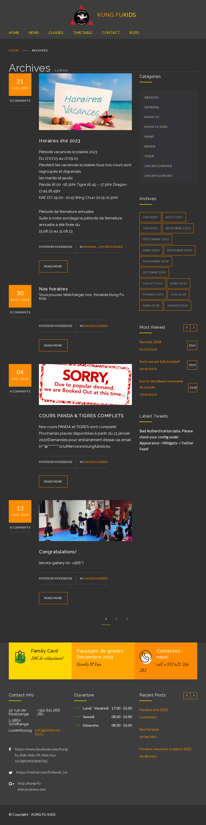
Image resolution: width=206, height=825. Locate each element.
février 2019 (153, 294)
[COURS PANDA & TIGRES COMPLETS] (85, 384)
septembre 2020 (156, 239)
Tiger (149, 156)
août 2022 (174, 217)
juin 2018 (178, 294)
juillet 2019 (153, 283)
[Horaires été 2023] (85, 101)
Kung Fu (152, 117)
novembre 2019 (156, 261)
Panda (150, 146)
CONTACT (111, 32)
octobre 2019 (154, 272)
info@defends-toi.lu (48, 732)
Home (14, 50)
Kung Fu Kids (156, 127)
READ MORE (53, 266)
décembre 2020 (178, 228)
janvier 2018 (177, 305)
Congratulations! (57, 551)
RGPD (134, 32)
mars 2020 (151, 250)
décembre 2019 (179, 250)
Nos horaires (53, 288)
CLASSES (55, 32)
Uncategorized (158, 176)
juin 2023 (150, 217)
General (90, 247)
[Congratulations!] (85, 520)
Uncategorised (110, 247)
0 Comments (20, 100)
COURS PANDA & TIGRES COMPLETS (81, 415)
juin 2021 (150, 228)
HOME (14, 32)
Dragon (151, 97)
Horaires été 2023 (59, 140)
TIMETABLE (82, 32)
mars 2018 (151, 305)
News (149, 136)
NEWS (34, 32)
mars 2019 (178, 283)
